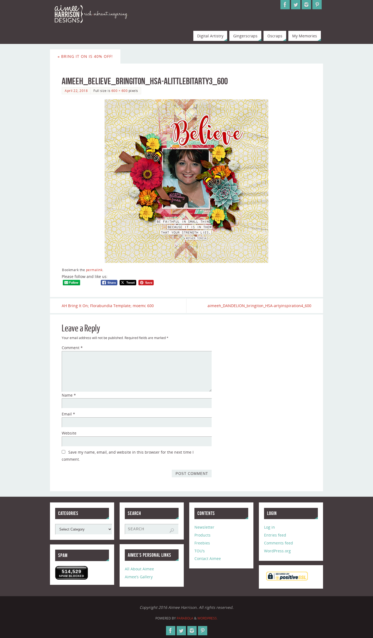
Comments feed (278, 543)
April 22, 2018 (76, 90)
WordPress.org (277, 550)
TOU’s (199, 550)
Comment (72, 347)
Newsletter (204, 527)
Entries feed (275, 535)
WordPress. (207, 618)
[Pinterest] (317, 4)
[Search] (171, 530)
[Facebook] (285, 4)
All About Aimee (139, 568)
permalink (94, 270)
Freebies (202, 543)
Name (69, 395)
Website (69, 433)
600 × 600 (119, 90)
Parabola (185, 618)
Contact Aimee (207, 558)
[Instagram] (306, 4)
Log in (269, 527)
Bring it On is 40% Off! (85, 56)
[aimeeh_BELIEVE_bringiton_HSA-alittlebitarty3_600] (186, 181)
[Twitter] (295, 4)
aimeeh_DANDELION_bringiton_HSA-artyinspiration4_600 (259, 305)
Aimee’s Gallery (139, 576)
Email (68, 414)
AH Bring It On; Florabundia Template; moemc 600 (108, 305)
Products (202, 535)
